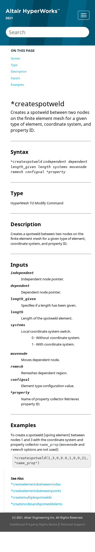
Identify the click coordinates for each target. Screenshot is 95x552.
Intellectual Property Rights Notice (33, 524)
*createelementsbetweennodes (36, 484)
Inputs (15, 78)
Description (19, 71)
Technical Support (72, 524)
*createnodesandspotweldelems (36, 504)
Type (14, 65)
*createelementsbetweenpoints (36, 490)
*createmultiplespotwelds (31, 497)
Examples (17, 85)
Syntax (15, 58)
